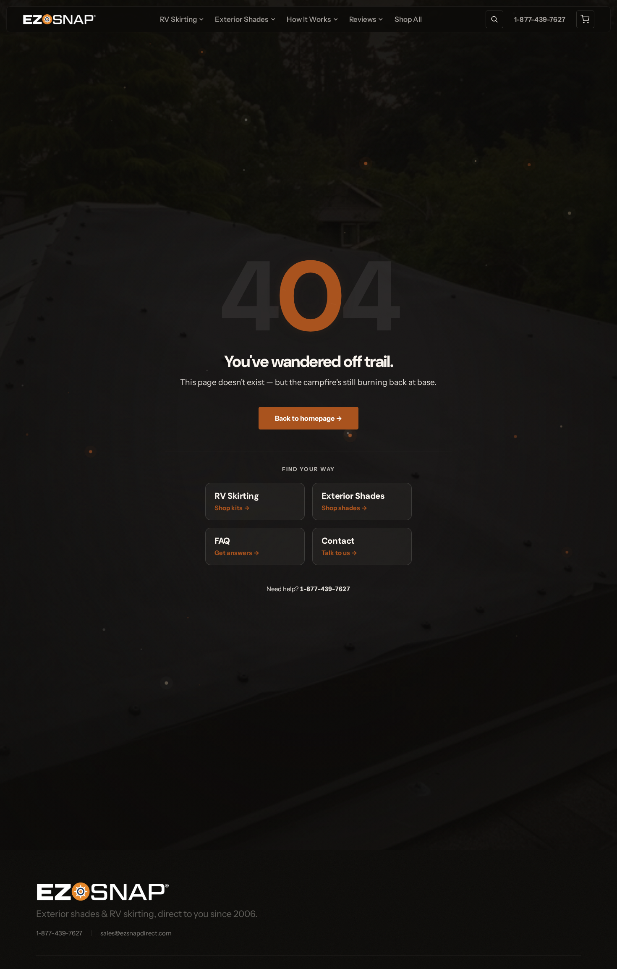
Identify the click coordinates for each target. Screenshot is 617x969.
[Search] (495, 19)
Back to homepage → (308, 418)
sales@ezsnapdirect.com (136, 933)
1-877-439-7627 (539, 19)
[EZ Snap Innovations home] (59, 19)
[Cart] (585, 19)
